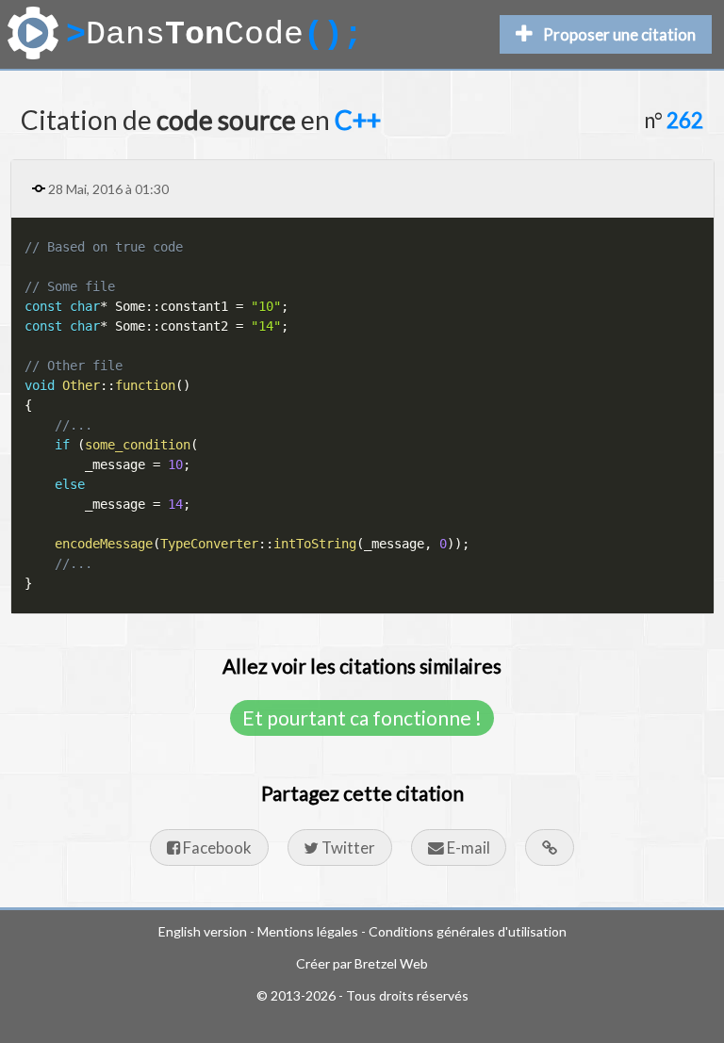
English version (202, 931)
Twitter (347, 847)
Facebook (216, 847)
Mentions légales (307, 931)
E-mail (467, 847)
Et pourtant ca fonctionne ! (362, 717)
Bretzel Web (391, 963)
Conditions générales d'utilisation (468, 931)
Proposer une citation (619, 34)
